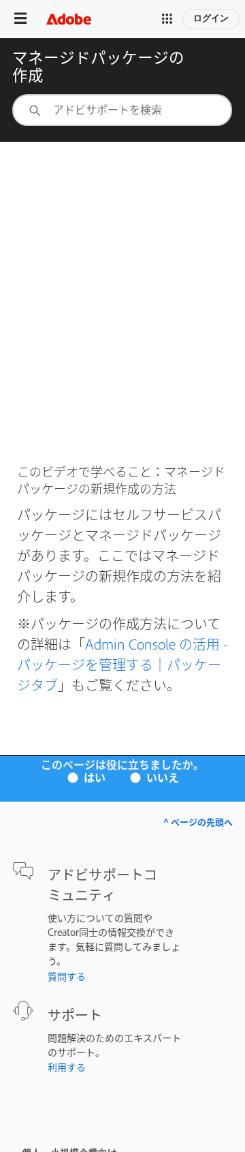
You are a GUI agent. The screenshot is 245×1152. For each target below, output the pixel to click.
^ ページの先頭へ (198, 821)
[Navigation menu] (20, 18)
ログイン (211, 18)
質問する (67, 976)
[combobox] (122, 110)
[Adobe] (69, 18)
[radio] (91, 776)
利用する (67, 1066)
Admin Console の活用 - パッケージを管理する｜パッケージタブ (122, 664)
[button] (167, 19)
